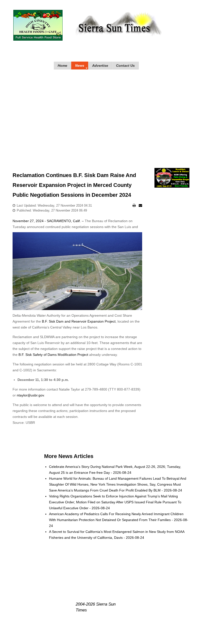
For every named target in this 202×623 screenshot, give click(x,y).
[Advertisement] (101, 113)
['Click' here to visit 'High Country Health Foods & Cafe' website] (38, 25)
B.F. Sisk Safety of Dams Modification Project (53, 355)
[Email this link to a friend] (140, 205)
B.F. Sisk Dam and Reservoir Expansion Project (79, 321)
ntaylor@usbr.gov (30, 395)
